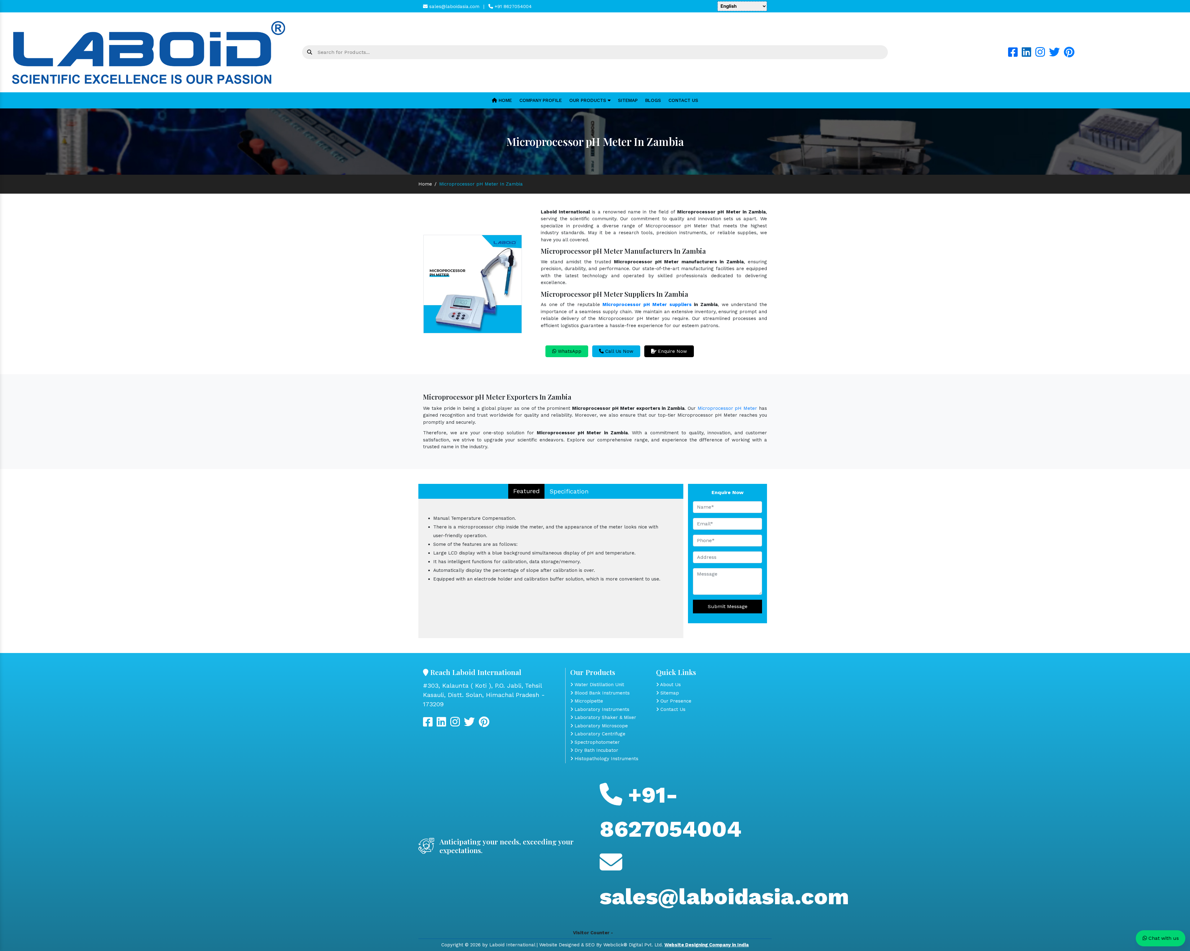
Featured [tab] (526, 491)
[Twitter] (1054, 54)
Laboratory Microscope (600, 726)
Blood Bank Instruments (601, 693)
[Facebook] (1013, 54)
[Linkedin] (1026, 54)
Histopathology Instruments (605, 758)
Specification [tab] (569, 491)
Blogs (653, 100)
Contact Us (683, 100)
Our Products (588, 100)
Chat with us (1163, 938)
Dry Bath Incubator (595, 750)
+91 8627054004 (512, 6)
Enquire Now (671, 351)
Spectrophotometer (596, 742)
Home (504, 100)
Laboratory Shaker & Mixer (604, 717)
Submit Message (727, 606)
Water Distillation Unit (598, 684)
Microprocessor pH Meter (727, 408)
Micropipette (588, 701)
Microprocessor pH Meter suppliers (646, 304)
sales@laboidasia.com (453, 6)
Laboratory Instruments (601, 709)
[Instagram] (1040, 54)
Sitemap (628, 100)
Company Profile (540, 100)
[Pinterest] (1069, 54)
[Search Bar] (309, 52)
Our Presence (675, 701)
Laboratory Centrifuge (599, 734)
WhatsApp (568, 351)
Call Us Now (618, 351)
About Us (670, 684)
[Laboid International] (149, 52)
